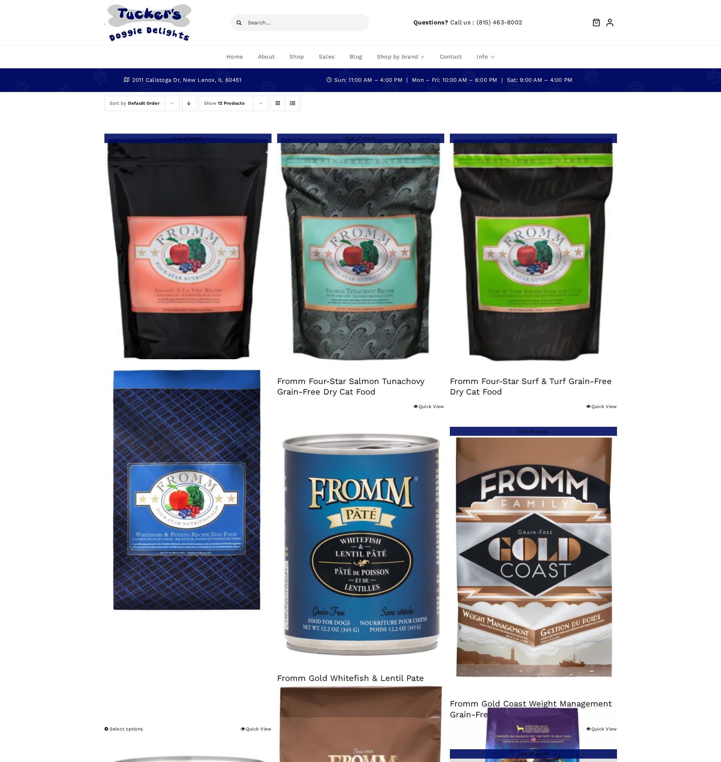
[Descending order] (189, 103)
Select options (126, 729)
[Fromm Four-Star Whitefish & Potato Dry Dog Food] (188, 490)
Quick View (431, 406)
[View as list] (292, 103)
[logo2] (148, 5)
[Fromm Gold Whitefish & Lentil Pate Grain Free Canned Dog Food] (360, 544)
